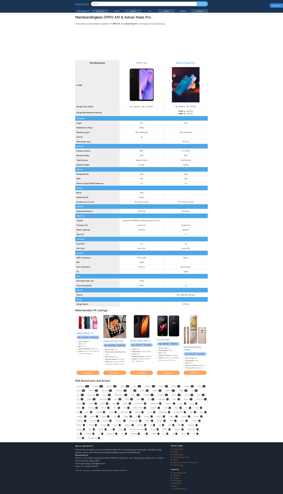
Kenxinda (192, 425)
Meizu (135, 395)
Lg (194, 390)
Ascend (94, 421)
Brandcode (179, 412)
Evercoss (93, 395)
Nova (193, 403)
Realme (183, 11)
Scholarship (177, 481)
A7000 (166, 429)
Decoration (177, 483)
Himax (105, 408)
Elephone (112, 434)
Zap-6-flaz (192, 429)
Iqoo (178, 408)
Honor (188, 395)
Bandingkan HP (83, 11)
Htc (150, 399)
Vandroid (163, 399)
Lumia (151, 412)
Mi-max (105, 425)
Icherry (148, 416)
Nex (192, 412)
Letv (171, 425)
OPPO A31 (141, 62)
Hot (80, 395)
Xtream (90, 434)
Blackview (164, 412)
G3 (174, 434)
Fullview (135, 434)
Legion (173, 416)
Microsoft (126, 412)
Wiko (105, 416)
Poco (106, 395)
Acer (198, 408)
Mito (116, 416)
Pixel (200, 395)
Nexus (155, 434)
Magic (127, 416)
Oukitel (185, 416)
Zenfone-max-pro (138, 429)
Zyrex (116, 425)
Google (148, 395)
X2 (152, 425)
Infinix (175, 386)
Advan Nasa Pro (185, 62)
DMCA (175, 460)
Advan (157, 390)
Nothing (81, 421)
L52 (123, 434)
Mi (133, 390)
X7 (165, 434)
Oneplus (162, 395)
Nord (183, 421)
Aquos (139, 412)
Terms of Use (178, 465)
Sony (80, 390)
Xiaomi (116, 11)
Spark (126, 403)
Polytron (169, 403)
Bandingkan (276, 5)
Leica (80, 438)
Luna (167, 408)
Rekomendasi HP (179, 473)
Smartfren (140, 403)
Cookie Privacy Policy (181, 457)
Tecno (176, 395)
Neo (203, 412)
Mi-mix (154, 429)
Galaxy (97, 386)
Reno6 (92, 425)
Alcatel (161, 421)
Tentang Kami (178, 449)
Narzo (188, 399)
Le (100, 434)
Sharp (80, 403)
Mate (128, 399)
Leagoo (81, 416)
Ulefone (129, 425)
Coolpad (154, 408)
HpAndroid (82, 4)
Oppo (166, 11)
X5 (79, 434)
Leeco (102, 429)
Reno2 (107, 421)
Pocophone (93, 438)
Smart (92, 403)
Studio (80, 429)
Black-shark (139, 408)
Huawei (200, 11)
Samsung (100, 11)
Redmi (163, 386)
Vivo (150, 11)
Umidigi (100, 412)
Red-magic (135, 421)
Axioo (93, 416)
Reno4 (198, 416)
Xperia (93, 390)
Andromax (155, 403)
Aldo (173, 421)
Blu (180, 425)
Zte (80, 399)
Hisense (178, 429)
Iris (188, 408)
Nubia (91, 399)
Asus (201, 386)
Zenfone (121, 390)
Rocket (141, 425)
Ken (91, 429)
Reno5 (160, 416)
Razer (148, 421)
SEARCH (202, 4)
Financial (176, 475)
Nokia (144, 390)
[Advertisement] (141, 42)
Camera (176, 478)
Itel (126, 408)
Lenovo (106, 390)
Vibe (115, 403)
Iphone (169, 390)
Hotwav (92, 408)
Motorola (104, 399)
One (116, 408)
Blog (174, 486)
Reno (80, 408)
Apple (133, 11)
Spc (88, 412)
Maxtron (201, 399)
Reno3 (80, 425)
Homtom (120, 421)
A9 (161, 425)
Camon (196, 421)
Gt (79, 412)
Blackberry (120, 395)
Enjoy (122, 429)
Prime (112, 412)
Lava (182, 403)
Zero (176, 399)
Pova (104, 403)
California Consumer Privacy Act (185, 462)
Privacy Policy (178, 454)
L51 (195, 434)
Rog (140, 399)
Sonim (184, 434)
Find (117, 399)
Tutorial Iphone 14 (179, 489)
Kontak (175, 452)
